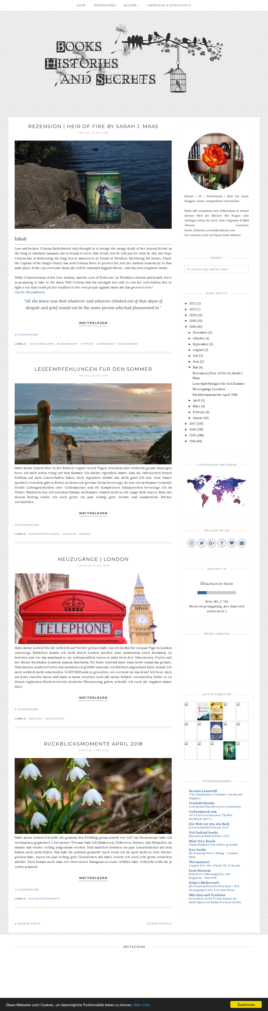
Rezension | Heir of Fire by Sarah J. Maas (93, 126)
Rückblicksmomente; (44, 898)
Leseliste (69, 533)
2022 (192, 303)
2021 (192, 309)
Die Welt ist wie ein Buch (209, 824)
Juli (195, 356)
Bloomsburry (67, 343)
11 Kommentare (27, 889)
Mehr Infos (142, 1004)
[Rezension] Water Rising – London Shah (213, 855)
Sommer (85, 533)
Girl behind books (203, 832)
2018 (192, 327)
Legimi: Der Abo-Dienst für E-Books (214, 865)
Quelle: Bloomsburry (30, 292)
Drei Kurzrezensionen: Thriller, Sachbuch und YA (211, 817)
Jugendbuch (106, 343)
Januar (197, 418)
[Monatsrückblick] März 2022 (209, 836)
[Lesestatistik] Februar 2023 (208, 827)
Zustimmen (246, 1004)
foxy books (197, 850)
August (198, 350)
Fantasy (87, 343)
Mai (195, 367)
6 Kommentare (26, 334)
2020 (192, 315)
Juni (196, 361)
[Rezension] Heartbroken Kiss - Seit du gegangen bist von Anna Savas (214, 888)
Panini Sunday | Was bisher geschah (213, 844)
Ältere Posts (158, 923)
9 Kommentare (26, 709)
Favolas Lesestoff (203, 791)
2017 (192, 423)
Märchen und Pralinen (207, 895)
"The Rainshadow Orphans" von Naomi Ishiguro (215, 796)
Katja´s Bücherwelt (204, 883)
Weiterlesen (93, 323)
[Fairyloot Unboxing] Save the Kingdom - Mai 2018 (210, 876)
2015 (192, 435)
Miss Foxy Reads (202, 841)
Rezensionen (128, 343)
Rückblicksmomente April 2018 (93, 744)
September (200, 344)
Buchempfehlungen (44, 533)
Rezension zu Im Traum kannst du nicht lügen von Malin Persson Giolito (215, 900)
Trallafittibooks (202, 803)
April (196, 400)
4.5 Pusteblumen (41, 343)
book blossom (200, 871)
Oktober (199, 338)
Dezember (200, 332)
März (196, 406)
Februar (199, 412)
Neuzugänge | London (93, 559)
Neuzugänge (54, 718)
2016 (192, 429)
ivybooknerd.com (203, 812)
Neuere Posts (29, 923)
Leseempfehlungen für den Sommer (93, 369)
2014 (192, 441)
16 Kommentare (27, 524)
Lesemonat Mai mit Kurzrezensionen (215, 806)
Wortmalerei (199, 862)
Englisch (35, 718)
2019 (192, 321)
